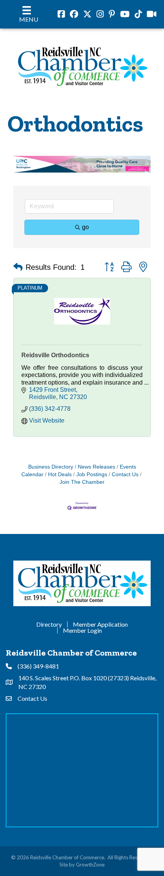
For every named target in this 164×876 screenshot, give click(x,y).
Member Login (82, 630)
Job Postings (91, 474)
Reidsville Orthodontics (55, 355)
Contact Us (125, 474)
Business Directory (50, 467)
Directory (49, 624)
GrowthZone (90, 865)
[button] (18, 267)
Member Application (100, 624)
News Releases (96, 467)
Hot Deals (60, 474)
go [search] (85, 227)
